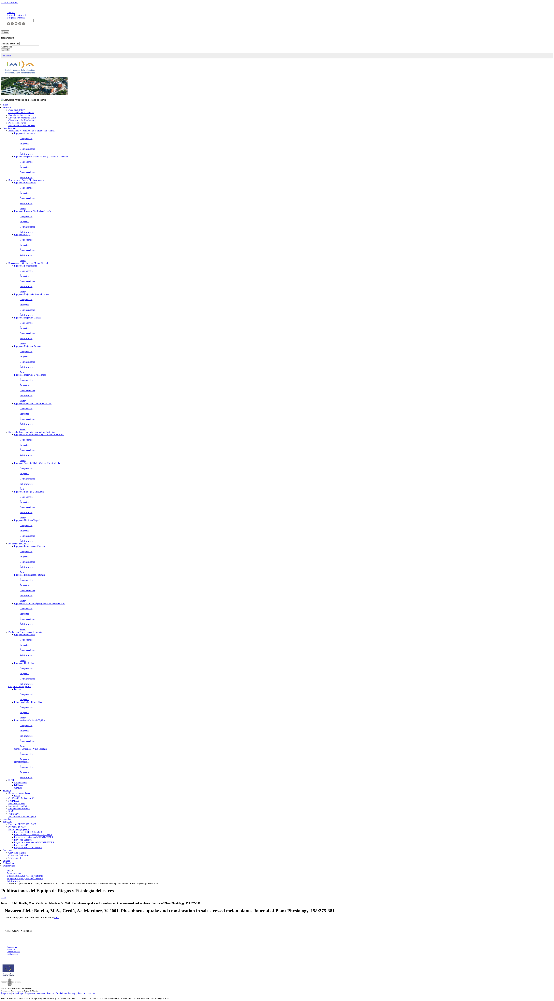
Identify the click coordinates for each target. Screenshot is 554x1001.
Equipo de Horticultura (24, 663)
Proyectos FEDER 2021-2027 (22, 824)
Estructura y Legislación (19, 115)
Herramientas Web (16, 803)
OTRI (11, 780)
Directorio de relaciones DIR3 (22, 117)
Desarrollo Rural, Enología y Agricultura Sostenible (31, 432)
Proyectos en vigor (16, 827)
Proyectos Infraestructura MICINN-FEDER (34, 842)
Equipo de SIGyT (22, 234)
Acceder (5, 50)
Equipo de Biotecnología (25, 265)
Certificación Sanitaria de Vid (21, 798)
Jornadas (7, 819)
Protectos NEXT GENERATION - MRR (33, 834)
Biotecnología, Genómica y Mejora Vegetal (28, 263)
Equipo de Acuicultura (24, 133)
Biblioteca (18, 785)
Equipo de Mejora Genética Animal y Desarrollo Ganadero (41, 156)
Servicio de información (19, 808)
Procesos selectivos (17, 123)
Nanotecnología (21, 762)
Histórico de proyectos (18, 829)
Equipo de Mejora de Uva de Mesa (30, 375)
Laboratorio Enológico (18, 806)
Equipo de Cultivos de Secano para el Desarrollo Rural (39, 434)
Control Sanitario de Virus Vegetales (30, 749)
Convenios (7, 850)
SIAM (11, 811)
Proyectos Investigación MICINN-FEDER (33, 837)
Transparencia (9, 865)
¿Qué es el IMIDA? (17, 110)
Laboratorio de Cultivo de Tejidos (29, 720)
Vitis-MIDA (13, 814)
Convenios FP (14, 858)
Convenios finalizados (18, 855)
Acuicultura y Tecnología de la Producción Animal (31, 130)
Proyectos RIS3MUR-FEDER (28, 847)
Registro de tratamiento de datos (39, 993)
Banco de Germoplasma (19, 793)
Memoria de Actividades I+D (21, 125)
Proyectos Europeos (23, 840)
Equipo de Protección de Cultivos (29, 546)
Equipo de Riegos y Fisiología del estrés (32, 211)
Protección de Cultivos (18, 543)
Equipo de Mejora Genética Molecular (31, 294)
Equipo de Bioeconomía (25, 182)
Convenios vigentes (17, 853)
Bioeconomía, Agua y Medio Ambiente (26, 180)
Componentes (26, 138)
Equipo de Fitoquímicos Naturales (29, 575)
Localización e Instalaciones (21, 112)
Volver (56, 918)
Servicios (7, 790)
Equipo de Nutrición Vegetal (27, 520)
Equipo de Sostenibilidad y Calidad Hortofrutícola (37, 463)
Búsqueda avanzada (16, 17)
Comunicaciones (27, 149)
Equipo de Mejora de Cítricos (27, 317)
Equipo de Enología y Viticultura (29, 491)
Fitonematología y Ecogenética (28, 702)
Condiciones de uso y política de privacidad (75, 993)
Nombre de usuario (10, 43)
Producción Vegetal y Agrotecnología (25, 632)
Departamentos (9, 128)
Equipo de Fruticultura (24, 634)
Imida (9, 870)
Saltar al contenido (9, 2)
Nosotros (7, 107)
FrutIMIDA (13, 801)
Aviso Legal (17, 993)
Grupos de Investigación (19, 686)
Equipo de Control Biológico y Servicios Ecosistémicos (39, 603)
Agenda (6, 860)
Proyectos (24, 143)
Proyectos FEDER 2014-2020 (28, 832)
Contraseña (6, 46)
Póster (23, 208)
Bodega (17, 689)
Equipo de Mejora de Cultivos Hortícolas (33, 403)
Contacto (18, 788)
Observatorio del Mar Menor (21, 120)
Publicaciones (26, 154)
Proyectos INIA (21, 845)
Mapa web (6, 993)
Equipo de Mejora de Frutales (27, 346)
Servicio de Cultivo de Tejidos (22, 816)
